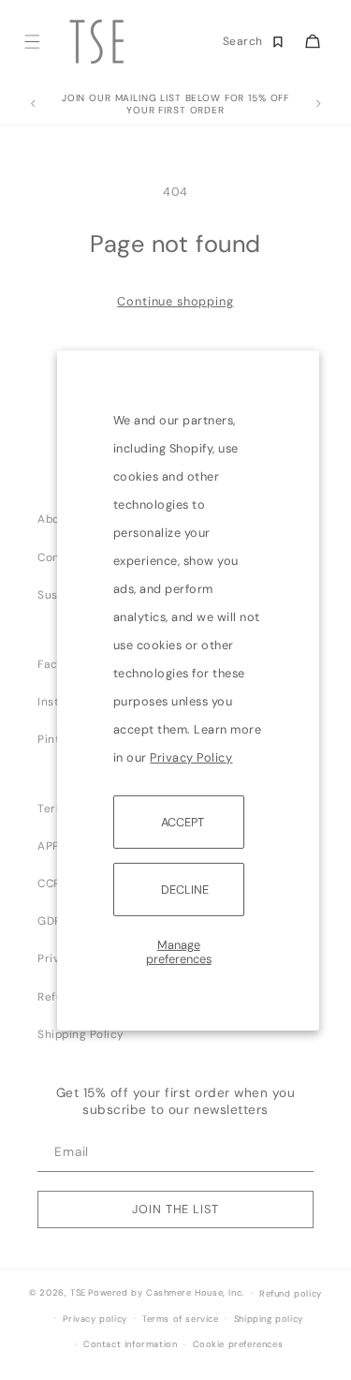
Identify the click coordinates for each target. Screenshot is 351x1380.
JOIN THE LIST (175, 1209)
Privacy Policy (191, 756)
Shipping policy (268, 1319)
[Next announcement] (318, 104)
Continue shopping (175, 301)
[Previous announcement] (32, 104)
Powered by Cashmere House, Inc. (165, 1292)
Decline (185, 890)
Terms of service (180, 1319)
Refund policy (290, 1293)
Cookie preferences (238, 1344)
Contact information (130, 1344)
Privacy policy (94, 1319)
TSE (78, 1292)
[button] (31, 41)
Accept (182, 821)
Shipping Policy (80, 1034)
